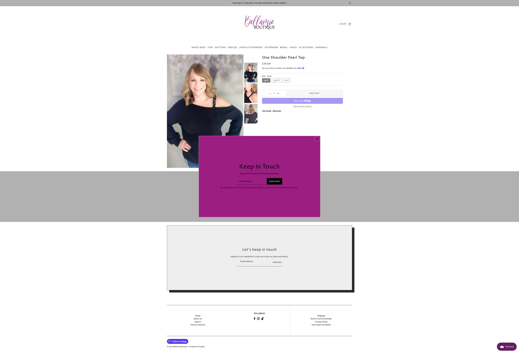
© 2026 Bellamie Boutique (177, 347)
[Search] (350, 3)
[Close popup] (317, 139)
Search (198, 322)
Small (266, 80)
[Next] (253, 58)
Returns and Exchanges (321, 319)
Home (197, 316)
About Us (198, 319)
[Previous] (248, 58)
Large (286, 80)
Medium (276, 80)
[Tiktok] (262, 318)
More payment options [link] (302, 106)
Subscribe (277, 262)
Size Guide (266, 111)
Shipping (321, 316)
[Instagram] (258, 318)
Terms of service (197, 325)
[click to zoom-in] (171, 59)
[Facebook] (254, 318)
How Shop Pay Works (321, 325)
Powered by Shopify (197, 347)
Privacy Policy (321, 322)
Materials (277, 111)
